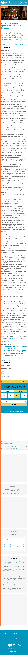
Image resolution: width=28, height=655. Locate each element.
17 (14, 544)
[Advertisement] (14, 431)
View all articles (5, 376)
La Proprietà (18, 633)
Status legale (9, 635)
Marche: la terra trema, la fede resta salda (15, 352)
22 (7, 546)
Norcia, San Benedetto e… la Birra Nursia (15, 350)
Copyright (14, 635)
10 (14, 541)
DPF (8, 633)
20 (23, 544)
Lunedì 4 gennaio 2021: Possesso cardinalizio (12, 584)
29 (7, 549)
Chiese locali (4, 7)
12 (20, 541)
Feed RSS (14, 558)
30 (10, 549)
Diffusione (12, 633)
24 (14, 546)
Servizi (23, 633)
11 (17, 541)
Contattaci (20, 635)
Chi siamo (4, 633)
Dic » (6, 552)
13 (23, 541)
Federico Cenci (18, 44)
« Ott (3, 552)
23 (10, 546)
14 (4, 544)
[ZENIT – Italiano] (8, 2)
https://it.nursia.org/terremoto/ (17, 338)
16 (10, 544)
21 (4, 546)
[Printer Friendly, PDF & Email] (5, 341)
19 (20, 544)
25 (17, 546)
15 (7, 544)
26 (20, 546)
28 (4, 549)
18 (17, 544)
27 (23, 546)
